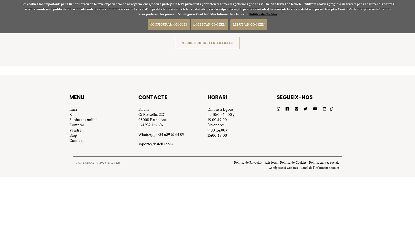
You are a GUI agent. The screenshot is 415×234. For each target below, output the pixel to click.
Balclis (74, 114)
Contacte (77, 140)
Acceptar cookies (209, 24)
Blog (73, 135)
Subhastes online (83, 120)
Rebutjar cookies (249, 24)
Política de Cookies (263, 14)
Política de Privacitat (248, 162)
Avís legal (271, 162)
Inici (73, 109)
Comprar (76, 125)
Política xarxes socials (324, 162)
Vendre (75, 130)
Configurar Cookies (169, 24)
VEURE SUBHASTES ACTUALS (207, 43)
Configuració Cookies (283, 168)
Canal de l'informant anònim (319, 168)
